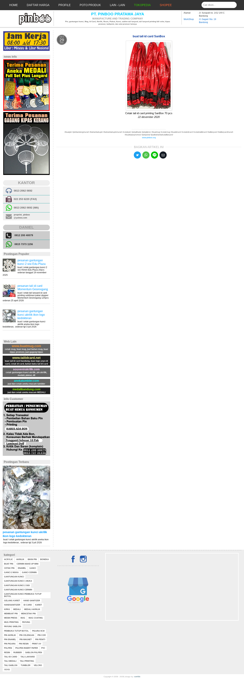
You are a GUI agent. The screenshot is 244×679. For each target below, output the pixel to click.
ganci (32, 568)
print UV (36, 644)
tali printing (27, 661)
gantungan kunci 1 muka (18, 581)
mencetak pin (28, 613)
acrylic (8, 559)
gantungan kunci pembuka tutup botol (22, 595)
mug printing (11, 622)
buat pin (8, 564)
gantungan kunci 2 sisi (17, 585)
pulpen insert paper (26, 648)
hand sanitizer (31, 600)
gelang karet (12, 600)
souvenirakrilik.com (26, 369)
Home (13, 5)
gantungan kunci (14, 577)
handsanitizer (12, 605)
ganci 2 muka (11, 572)
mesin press (10, 618)
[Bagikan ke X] (137, 155)
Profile (64, 5)
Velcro (38, 665)
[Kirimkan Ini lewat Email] (163, 155)
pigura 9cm (38, 631)
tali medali (10, 661)
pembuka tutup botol (16, 631)
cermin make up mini (27, 564)
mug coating (36, 618)
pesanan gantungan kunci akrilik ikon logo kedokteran (31, 314)
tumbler (25, 665)
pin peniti (40, 639)
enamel (22, 568)
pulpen (8, 648)
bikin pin (32, 559)
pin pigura (10, 644)
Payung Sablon (12, 626)
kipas (7, 609)
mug (23, 618)
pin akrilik (10, 635)
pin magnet (25, 639)
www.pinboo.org (149, 137)
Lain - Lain (117, 5)
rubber (17, 652)
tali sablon (10, 665)
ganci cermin (29, 572)
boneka (44, 559)
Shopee (166, 5)
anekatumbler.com (26, 380)
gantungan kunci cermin (18, 590)
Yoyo (7, 669)
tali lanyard (28, 657)
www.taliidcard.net (26, 358)
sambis (137, 676)
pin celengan (26, 635)
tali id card (10, 657)
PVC (43, 648)
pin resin (24, 644)
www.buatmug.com (26, 346)
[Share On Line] (154, 155)
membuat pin (11, 613)
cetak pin (9, 568)
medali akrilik (32, 609)
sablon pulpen (33, 652)
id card (28, 605)
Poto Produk (90, 5)
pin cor (42, 635)
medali (17, 609)
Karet (38, 605)
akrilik (20, 559)
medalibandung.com (26, 389)
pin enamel (10, 639)
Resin (7, 652)
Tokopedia (142, 5)
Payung (26, 622)
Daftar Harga (38, 5)
